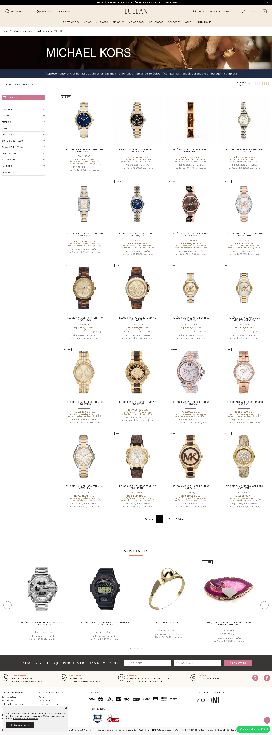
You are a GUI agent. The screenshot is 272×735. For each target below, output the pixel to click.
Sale (188, 22)
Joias (87, 22)
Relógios (119, 22)
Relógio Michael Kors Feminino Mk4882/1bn (84, 234)
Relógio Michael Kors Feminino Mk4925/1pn (137, 150)
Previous (7, 605)
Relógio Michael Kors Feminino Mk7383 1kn (244, 234)
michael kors (43, 31)
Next (264, 605)
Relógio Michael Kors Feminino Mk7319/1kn (191, 319)
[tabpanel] (42, 602)
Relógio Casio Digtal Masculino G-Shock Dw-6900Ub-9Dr (105, 623)
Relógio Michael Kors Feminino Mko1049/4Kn (84, 150)
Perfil (41, 697)
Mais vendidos (70, 22)
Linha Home (203, 22)
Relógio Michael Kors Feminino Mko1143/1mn (191, 150)
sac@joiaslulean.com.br (210, 678)
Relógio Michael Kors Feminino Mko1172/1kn (244, 150)
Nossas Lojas (8, 701)
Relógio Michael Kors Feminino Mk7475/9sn (84, 319)
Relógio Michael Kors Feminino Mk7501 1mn (191, 234)
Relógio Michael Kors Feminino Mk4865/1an (137, 234)
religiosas (156, 22)
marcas (29, 31)
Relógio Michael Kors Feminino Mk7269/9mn (137, 403)
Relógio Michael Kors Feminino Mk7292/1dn (84, 403)
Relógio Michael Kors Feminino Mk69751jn (191, 403)
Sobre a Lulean (9, 697)
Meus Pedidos (45, 701)
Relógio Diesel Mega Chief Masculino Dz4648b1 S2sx (43, 623)
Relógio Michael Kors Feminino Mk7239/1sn (137, 319)
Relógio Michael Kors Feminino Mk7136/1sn (191, 487)
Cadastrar (238, 663)
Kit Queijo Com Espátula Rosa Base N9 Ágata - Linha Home (229, 623)
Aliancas (102, 22)
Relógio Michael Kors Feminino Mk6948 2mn (137, 487)
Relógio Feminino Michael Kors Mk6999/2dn (244, 487)
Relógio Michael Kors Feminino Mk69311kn (84, 487)
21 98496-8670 (76, 678)
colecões (174, 22)
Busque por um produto (213, 11)
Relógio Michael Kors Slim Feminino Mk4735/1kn (244, 319)
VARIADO (58, 31)
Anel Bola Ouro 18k (167, 622)
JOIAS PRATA (136, 22)
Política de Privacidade (25, 718)
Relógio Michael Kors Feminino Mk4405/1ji (244, 403)
